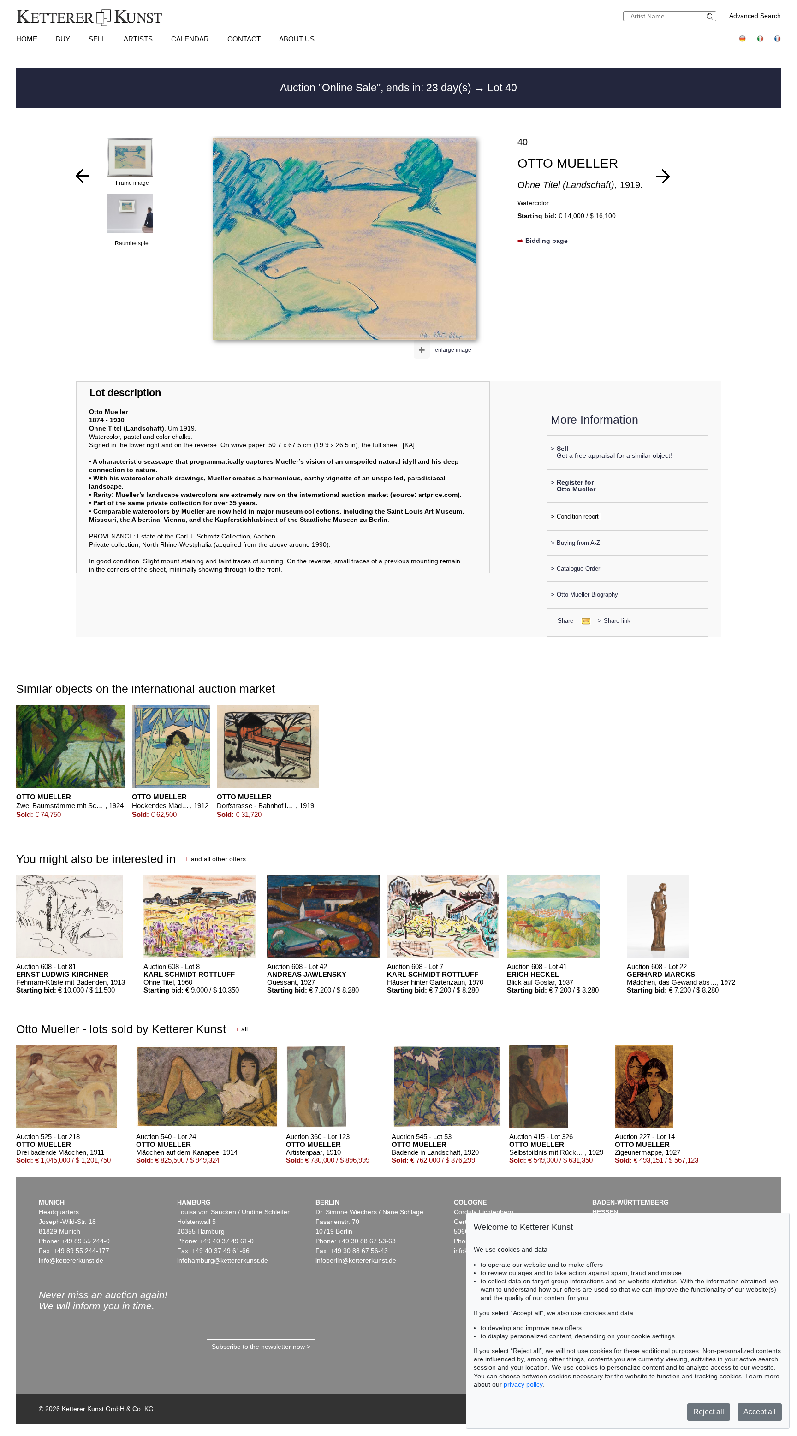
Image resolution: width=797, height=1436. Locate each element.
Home (26, 39)
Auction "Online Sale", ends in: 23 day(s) (377, 88)
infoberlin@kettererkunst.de (355, 1260)
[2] (663, 176)
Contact (244, 39)
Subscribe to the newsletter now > (261, 1346)
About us (297, 39)
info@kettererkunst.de (71, 1260)
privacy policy (523, 1384)
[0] (82, 176)
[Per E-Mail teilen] (583, 620)
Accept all (759, 1412)
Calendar (190, 39)
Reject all (708, 1412)
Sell (97, 39)
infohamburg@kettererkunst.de (222, 1260)
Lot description (125, 392)
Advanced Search (755, 15)
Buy (63, 39)
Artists (138, 39)
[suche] (711, 16)
